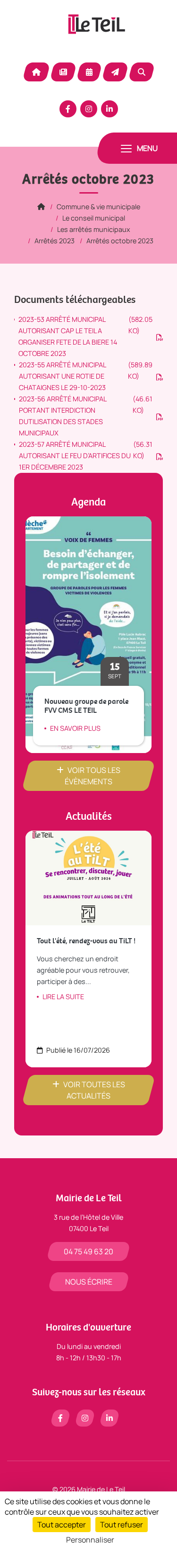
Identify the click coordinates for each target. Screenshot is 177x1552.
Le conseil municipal (93, 217)
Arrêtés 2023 (54, 240)
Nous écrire (88, 1282)
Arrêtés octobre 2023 (119, 240)
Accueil (36, 71)
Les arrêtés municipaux (93, 229)
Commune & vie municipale (98, 206)
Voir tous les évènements (92, 776)
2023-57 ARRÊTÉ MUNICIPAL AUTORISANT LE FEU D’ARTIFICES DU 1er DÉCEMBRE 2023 (85, 455)
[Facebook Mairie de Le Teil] (67, 108)
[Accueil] (41, 206)
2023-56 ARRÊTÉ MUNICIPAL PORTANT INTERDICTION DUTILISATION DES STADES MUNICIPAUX (85, 415)
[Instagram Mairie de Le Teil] (88, 108)
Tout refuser (121, 1524)
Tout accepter (61, 1524)
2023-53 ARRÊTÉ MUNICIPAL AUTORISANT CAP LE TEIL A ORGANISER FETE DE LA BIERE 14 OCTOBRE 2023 (85, 336)
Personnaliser (90, 1539)
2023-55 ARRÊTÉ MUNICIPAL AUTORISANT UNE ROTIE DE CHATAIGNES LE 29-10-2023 (85, 376)
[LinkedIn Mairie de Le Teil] (109, 108)
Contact (115, 71)
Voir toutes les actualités (94, 1090)
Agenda (89, 71)
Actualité (63, 71)
